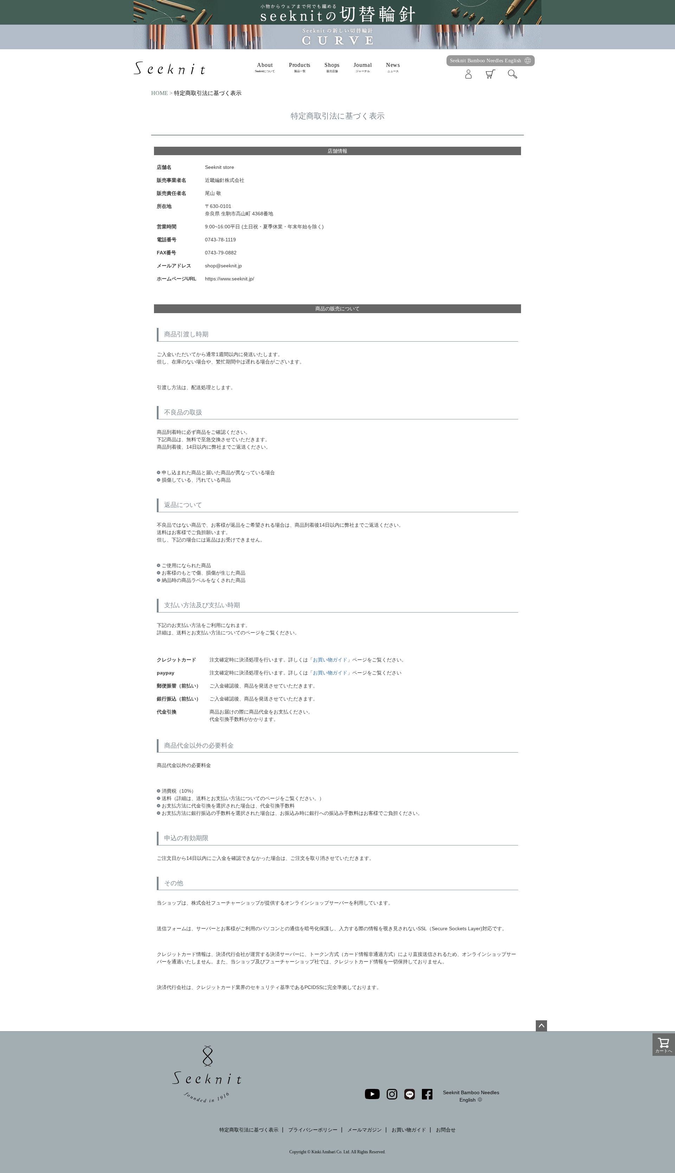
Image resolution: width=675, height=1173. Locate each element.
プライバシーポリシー (313, 1130)
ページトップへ (541, 1026)
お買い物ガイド (330, 659)
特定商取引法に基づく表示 (248, 1130)
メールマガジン (364, 1130)
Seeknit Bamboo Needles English (485, 60)
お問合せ (446, 1130)
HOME (159, 93)
